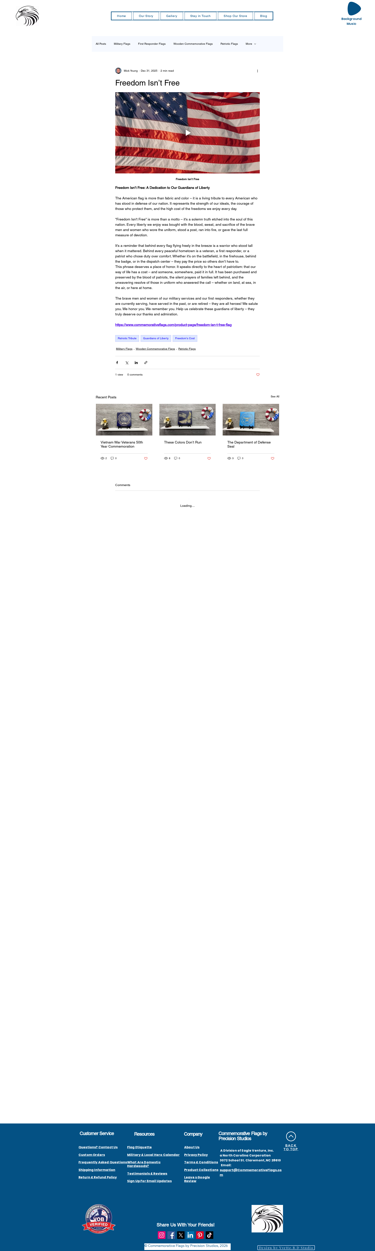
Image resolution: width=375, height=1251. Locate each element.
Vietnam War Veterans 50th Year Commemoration (122, 444)
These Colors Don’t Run (183, 442)
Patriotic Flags (229, 43)
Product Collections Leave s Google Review (201, 1175)
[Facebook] (171, 1235)
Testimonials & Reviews (147, 1173)
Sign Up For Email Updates (149, 1181)
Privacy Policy (196, 1155)
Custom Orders (92, 1155)
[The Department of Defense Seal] (251, 419)
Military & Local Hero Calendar (153, 1155)
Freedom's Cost (185, 338)
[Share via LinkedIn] (136, 362)
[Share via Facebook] (117, 362)
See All (275, 396)
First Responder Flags (152, 43)
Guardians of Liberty (156, 338)
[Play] (354, 8)
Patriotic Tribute (127, 338)
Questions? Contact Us (98, 1147)
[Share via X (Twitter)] (127, 362)
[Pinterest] (200, 1235)
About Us (191, 1147)
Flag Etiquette (139, 1147)
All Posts (101, 43)
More (249, 43)
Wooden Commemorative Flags (193, 43)
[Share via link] (146, 362)
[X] (181, 1235)
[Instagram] (161, 1235)
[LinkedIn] (190, 1235)
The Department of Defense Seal (249, 444)
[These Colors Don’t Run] (187, 419)
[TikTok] (209, 1235)
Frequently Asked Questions (103, 1162)
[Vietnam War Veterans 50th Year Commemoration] (124, 419)
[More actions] (257, 70)
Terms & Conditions (201, 1162)
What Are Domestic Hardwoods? (144, 1164)
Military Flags (122, 43)
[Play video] (187, 132)
